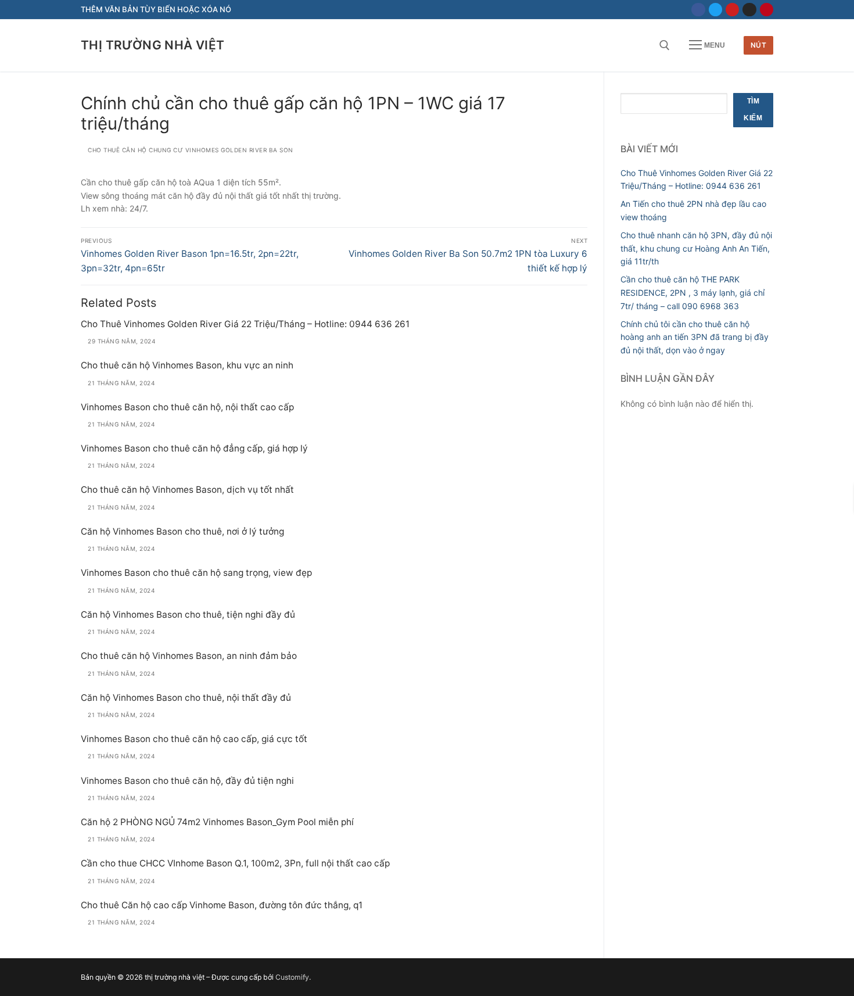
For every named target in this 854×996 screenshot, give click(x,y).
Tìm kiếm (753, 110)
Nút (759, 45)
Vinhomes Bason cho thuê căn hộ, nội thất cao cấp (187, 407)
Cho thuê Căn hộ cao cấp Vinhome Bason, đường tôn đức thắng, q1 (222, 905)
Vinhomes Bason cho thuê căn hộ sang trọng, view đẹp (196, 572)
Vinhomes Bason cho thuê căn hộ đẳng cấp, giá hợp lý (194, 448)
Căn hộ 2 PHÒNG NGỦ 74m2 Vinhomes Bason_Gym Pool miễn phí (217, 821)
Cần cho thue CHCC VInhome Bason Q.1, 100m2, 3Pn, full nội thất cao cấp (235, 863)
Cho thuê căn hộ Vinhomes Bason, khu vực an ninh (187, 365)
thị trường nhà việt (153, 45)
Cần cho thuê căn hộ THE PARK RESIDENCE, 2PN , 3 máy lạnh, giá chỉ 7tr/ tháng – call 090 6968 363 (692, 292)
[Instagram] (749, 9)
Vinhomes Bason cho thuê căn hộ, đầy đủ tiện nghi (187, 780)
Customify (292, 977)
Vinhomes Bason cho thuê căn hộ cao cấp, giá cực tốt (194, 738)
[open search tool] (664, 45)
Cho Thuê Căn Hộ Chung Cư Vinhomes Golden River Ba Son (189, 149)
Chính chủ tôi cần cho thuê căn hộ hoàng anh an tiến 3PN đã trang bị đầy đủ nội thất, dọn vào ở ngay (694, 337)
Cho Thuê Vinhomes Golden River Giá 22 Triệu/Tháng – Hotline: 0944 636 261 (245, 323)
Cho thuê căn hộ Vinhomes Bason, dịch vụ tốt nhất (187, 489)
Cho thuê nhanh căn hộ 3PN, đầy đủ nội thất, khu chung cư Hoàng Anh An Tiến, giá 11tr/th (696, 248)
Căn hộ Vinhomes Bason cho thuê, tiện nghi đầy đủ (188, 614)
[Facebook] (698, 9)
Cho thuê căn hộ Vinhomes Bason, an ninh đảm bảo (189, 655)
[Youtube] (732, 9)
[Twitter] (715, 9)
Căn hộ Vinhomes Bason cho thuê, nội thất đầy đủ (186, 697)
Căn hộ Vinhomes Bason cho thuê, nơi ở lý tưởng (182, 531)
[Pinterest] (766, 9)
